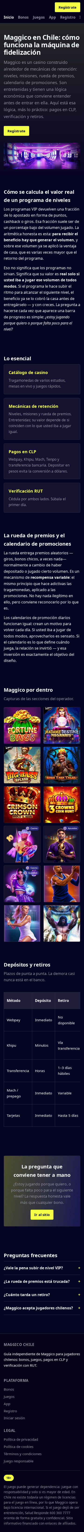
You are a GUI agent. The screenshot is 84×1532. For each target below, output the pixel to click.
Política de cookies (18, 1446)
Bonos (23, 17)
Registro (67, 17)
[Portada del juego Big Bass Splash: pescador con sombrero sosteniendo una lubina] (22, 765)
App (52, 17)
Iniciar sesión (14, 1418)
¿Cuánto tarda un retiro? (27, 1294)
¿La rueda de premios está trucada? (37, 1281)
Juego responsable (18, 1461)
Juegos (39, 17)
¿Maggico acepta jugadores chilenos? (38, 1308)
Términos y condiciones (23, 1453)
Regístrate (68, 7)
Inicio (9, 17)
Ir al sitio (42, 1214)
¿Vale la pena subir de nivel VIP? (33, 1267)
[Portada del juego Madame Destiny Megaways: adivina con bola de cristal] (61, 725)
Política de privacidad (21, 1439)
